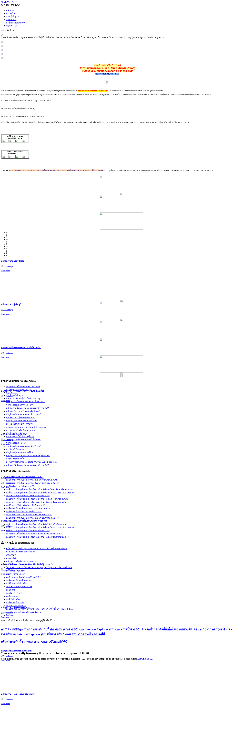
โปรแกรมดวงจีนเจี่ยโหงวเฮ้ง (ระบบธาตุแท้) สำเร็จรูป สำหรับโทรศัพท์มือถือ (39, 568)
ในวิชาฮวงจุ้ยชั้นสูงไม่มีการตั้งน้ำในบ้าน (23, 440)
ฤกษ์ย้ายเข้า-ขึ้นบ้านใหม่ (17, 583)
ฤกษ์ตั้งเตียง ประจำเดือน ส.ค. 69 (20, 486)
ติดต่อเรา (10, 615)
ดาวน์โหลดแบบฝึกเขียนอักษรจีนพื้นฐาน (23, 612)
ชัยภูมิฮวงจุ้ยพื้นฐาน (15, 395)
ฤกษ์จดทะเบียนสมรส (15, 602)
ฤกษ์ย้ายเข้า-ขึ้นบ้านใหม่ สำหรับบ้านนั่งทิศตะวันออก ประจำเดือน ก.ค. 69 (37, 537)
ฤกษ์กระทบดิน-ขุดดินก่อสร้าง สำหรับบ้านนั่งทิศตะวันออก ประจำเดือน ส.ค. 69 (40, 492)
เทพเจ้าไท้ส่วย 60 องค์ (15, 574)
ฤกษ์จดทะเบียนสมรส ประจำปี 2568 (21, 390)
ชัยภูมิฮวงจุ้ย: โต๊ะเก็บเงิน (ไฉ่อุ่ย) (20, 436)
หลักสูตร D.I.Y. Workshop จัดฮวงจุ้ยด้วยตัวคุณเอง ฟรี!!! (30, 564)
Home (3, 30)
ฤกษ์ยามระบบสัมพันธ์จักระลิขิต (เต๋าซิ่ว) (23, 577)
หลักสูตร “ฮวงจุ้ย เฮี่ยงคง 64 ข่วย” (20, 417)
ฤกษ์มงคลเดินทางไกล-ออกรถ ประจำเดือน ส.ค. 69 (28, 508)
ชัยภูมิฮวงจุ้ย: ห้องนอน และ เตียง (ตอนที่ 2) (24, 414)
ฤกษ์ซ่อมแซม (12, 596)
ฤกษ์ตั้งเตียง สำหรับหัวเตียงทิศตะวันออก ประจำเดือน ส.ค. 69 (32, 483)
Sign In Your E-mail (9, 2)
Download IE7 (146, 658)
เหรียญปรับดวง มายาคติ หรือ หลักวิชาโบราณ (26, 427)
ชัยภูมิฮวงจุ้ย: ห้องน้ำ (15, 459)
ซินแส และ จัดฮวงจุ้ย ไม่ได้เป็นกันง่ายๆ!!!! (24, 398)
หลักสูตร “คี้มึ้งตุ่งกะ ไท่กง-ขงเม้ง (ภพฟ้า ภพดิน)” (27, 408)
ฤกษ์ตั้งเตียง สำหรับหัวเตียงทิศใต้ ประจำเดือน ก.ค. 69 (29, 515)
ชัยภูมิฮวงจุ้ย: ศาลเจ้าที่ (16, 443)
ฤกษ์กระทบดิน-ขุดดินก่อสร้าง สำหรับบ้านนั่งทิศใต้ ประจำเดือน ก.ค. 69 (36, 524)
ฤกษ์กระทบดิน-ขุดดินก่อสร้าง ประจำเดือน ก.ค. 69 (27, 530)
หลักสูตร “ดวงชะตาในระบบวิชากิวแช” (18, 694)
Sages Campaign (12, 392)
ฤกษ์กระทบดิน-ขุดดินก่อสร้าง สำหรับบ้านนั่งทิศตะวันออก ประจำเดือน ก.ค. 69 (40, 527)
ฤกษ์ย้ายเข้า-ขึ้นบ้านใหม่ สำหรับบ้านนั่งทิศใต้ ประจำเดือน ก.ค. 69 (34, 534)
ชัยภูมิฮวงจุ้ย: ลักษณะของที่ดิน (19, 452)
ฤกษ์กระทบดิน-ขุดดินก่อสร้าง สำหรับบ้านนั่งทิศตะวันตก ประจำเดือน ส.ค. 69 (39, 489)
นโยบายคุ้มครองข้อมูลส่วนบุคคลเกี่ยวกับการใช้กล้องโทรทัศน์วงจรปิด (36, 548)
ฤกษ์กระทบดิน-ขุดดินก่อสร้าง (19, 587)
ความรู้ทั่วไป (11, 558)
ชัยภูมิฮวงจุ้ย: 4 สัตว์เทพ (16, 433)
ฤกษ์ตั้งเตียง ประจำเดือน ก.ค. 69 (20, 521)
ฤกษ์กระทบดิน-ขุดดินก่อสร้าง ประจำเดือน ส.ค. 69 (27, 496)
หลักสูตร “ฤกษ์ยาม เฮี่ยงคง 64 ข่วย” (16, 651)
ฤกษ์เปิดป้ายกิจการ (14, 599)
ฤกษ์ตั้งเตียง (11, 590)
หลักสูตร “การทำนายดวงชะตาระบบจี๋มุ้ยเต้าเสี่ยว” (28, 455)
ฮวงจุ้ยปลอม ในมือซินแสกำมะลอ (20, 430)
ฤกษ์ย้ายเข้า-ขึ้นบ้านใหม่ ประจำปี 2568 (23, 387)
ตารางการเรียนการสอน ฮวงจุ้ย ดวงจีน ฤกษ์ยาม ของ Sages (31, 462)
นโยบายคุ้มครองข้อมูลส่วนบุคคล (20, 552)
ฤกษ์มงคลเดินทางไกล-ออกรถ (19, 580)
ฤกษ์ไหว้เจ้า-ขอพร (14, 593)
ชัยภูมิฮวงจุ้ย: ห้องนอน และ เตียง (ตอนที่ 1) (24, 446)
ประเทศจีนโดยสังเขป (15, 571)
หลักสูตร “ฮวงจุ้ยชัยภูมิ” (11, 304)
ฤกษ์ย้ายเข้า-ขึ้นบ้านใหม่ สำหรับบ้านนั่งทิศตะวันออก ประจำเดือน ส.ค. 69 (37, 502)
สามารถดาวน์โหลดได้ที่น (88, 634)
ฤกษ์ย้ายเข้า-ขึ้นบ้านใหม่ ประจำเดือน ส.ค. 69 (25, 505)
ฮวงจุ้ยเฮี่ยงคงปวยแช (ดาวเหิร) (19, 424)
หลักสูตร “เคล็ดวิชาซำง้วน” (13, 261)
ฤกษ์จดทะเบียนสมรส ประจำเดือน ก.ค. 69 (24, 511)
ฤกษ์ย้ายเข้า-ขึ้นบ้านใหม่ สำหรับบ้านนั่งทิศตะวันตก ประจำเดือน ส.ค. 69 (37, 499)
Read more (5, 271)
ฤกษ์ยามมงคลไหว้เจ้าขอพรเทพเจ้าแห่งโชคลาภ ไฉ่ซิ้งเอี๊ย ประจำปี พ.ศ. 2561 (39, 609)
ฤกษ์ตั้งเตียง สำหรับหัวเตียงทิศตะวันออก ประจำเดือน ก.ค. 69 (32, 518)
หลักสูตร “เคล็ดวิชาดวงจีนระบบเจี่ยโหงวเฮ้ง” (21, 348)
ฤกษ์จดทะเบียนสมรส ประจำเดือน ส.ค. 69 (24, 477)
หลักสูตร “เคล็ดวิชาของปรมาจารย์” (21, 561)
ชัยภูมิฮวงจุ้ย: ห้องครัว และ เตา (19, 405)
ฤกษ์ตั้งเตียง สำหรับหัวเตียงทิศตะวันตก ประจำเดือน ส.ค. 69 (31, 480)
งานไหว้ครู (11, 555)
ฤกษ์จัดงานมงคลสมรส (16, 606)
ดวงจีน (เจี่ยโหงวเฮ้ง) (15, 449)
